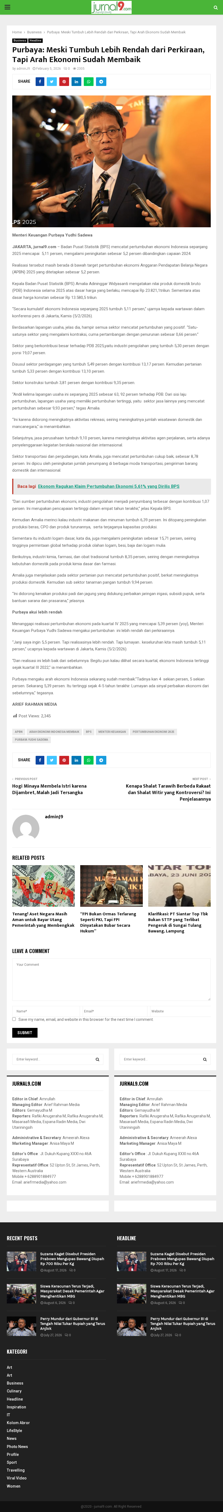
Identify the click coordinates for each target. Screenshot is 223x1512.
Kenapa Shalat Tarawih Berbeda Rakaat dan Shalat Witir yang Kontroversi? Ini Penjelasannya (168, 792)
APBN (19, 731)
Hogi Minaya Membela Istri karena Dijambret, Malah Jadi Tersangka (49, 789)
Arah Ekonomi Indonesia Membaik (54, 731)
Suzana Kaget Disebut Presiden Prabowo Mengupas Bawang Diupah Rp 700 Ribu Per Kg (72, 1259)
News (12, 1438)
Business (20, 40)
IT (8, 1415)
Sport (12, 1462)
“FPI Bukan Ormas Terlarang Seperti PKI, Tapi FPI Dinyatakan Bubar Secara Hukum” (108, 922)
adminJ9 (23, 69)
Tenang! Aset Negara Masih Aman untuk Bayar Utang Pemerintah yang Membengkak (43, 919)
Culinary (14, 1391)
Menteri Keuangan (112, 731)
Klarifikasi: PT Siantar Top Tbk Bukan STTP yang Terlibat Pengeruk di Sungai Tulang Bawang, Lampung (178, 922)
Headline (35, 40)
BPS (89, 731)
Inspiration (16, 1407)
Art (9, 1367)
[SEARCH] (97, 1059)
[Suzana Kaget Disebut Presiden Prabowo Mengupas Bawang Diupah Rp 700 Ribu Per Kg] (21, 1261)
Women (13, 1486)
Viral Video (17, 1478)
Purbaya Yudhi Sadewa (31, 739)
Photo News (17, 1446)
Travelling (16, 1470)
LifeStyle (14, 1430)
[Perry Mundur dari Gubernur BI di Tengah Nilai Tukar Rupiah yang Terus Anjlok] (21, 1326)
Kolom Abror (18, 1423)
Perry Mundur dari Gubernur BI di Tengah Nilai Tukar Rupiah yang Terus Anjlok (72, 1323)
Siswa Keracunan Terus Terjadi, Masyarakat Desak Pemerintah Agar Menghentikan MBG (72, 1291)
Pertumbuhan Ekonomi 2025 (153, 731)
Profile (13, 1454)
